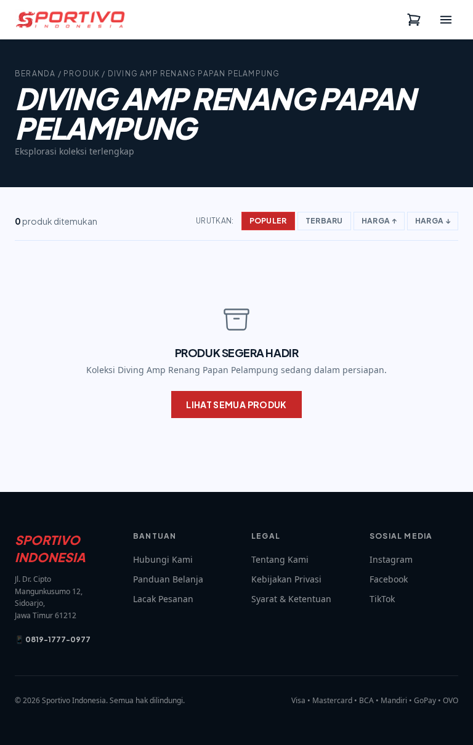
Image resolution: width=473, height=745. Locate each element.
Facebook (389, 579)
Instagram (391, 559)
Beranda (35, 73)
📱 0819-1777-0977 (53, 639)
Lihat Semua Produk (236, 404)
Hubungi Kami (163, 559)
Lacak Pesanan (163, 599)
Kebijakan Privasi (286, 579)
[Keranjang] (414, 19)
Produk (81, 73)
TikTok (382, 599)
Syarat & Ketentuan (291, 599)
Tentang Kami (280, 559)
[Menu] (446, 19)
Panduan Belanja (168, 579)
